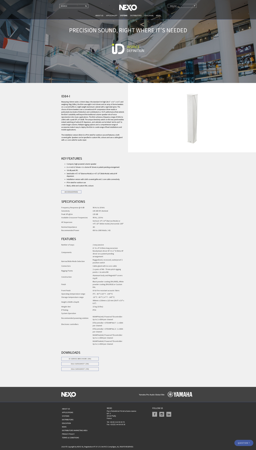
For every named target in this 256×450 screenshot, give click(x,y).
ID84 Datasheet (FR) (80, 369)
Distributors (136, 15)
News (158, 15)
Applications (111, 15)
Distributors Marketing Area (74, 430)
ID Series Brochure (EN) (80, 359)
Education (149, 15)
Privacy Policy (68, 434)
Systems (123, 15)
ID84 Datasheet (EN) (80, 364)
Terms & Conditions (70, 437)
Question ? (244, 443)
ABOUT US (99, 15)
